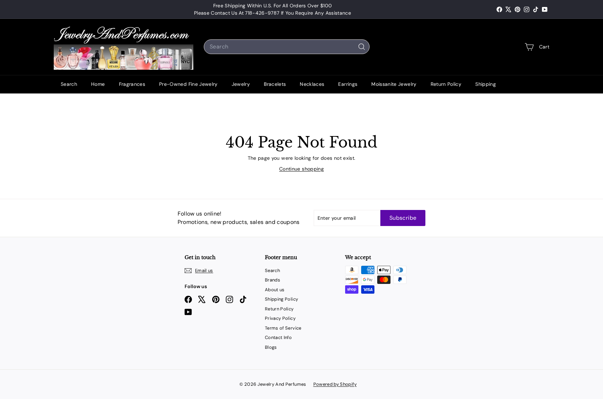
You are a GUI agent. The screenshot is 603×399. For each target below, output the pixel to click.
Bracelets (275, 84)
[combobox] (287, 46)
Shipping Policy (281, 299)
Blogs (271, 347)
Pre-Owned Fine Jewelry (188, 84)
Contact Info (278, 337)
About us (275, 290)
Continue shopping (301, 169)
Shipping (485, 84)
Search (69, 84)
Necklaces (312, 84)
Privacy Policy (280, 318)
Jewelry (241, 84)
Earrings (347, 84)
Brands (272, 280)
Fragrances (132, 84)
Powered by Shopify (335, 384)
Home (98, 84)
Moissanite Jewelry (393, 84)
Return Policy (446, 84)
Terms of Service (283, 328)
